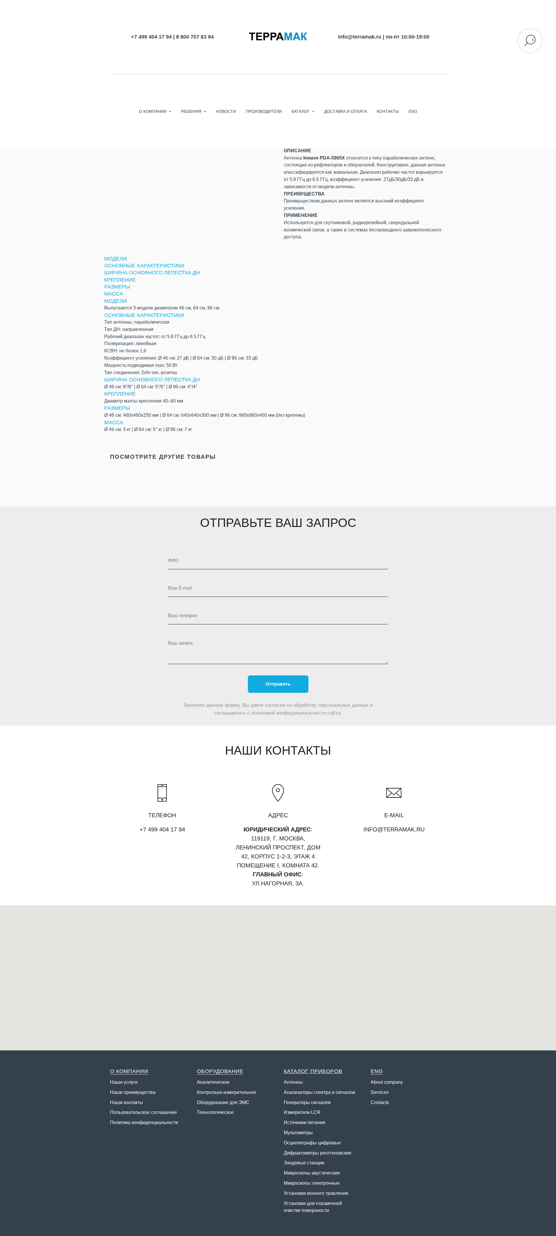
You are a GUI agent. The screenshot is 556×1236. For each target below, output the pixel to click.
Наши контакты (126, 1102)
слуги (132, 1082)
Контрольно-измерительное (226, 1092)
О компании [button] (153, 111)
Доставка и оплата (345, 111)
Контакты (388, 111)
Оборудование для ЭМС (223, 1102)
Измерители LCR (302, 1112)
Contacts (380, 1102)
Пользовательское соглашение (143, 1112)
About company (387, 1082)
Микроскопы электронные (312, 1183)
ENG (413, 111)
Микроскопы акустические (312, 1172)
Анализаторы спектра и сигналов (319, 1092)
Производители (264, 111)
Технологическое (215, 1112)
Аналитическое (213, 1082)
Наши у (118, 1082)
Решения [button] (191, 111)
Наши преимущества (133, 1092)
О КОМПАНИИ (129, 1071)
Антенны (293, 1082)
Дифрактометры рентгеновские (318, 1152)
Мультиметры (298, 1132)
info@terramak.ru (359, 37)
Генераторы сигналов (307, 1102)
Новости (226, 111)
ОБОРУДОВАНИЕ (220, 1071)
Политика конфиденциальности (144, 1122)
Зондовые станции (304, 1162)
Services (380, 1092)
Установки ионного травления (316, 1193)
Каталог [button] (301, 111)
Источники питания (304, 1122)
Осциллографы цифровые (312, 1142)
